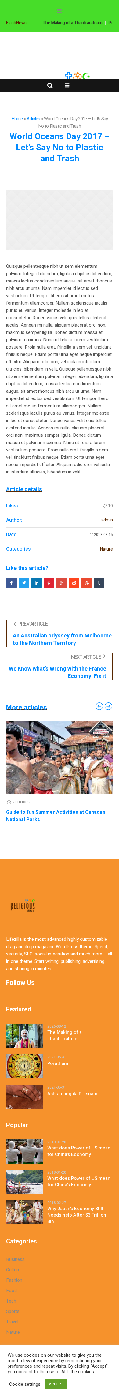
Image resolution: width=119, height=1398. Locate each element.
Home (17, 118)
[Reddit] (74, 583)
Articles (33, 118)
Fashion (14, 1280)
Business (15, 1259)
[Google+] (46, 43)
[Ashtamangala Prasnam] (24, 1096)
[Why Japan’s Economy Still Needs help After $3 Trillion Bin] (24, 1212)
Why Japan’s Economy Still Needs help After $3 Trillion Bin (76, 1215)
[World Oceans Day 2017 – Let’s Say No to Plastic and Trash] (59, 220)
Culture (13, 1269)
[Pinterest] (49, 583)
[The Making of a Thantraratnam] (24, 1035)
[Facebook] (33, 43)
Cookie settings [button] (25, 1384)
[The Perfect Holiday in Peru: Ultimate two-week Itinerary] (64, 757)
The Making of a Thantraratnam (69, 23)
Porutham (57, 1063)
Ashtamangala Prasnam (72, 1094)
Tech (11, 1301)
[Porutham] (24, 1066)
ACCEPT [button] (56, 1384)
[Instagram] (59, 43)
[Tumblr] (99, 583)
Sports (13, 1311)
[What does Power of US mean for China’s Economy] (24, 1151)
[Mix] (86, 583)
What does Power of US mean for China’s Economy (78, 1151)
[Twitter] (72, 43)
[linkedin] (36, 583)
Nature (106, 549)
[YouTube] (84, 43)
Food (11, 1290)
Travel (12, 1321)
